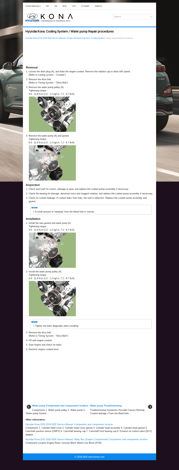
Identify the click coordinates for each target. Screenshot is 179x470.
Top (74, 6)
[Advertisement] (89, 53)
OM (47, 6)
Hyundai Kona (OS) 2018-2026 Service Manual (45, 38)
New (64, 6)
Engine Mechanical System (78, 38)
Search (98, 6)
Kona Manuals (33, 6)
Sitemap (85, 6)
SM (55, 6)
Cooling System (98, 38)
